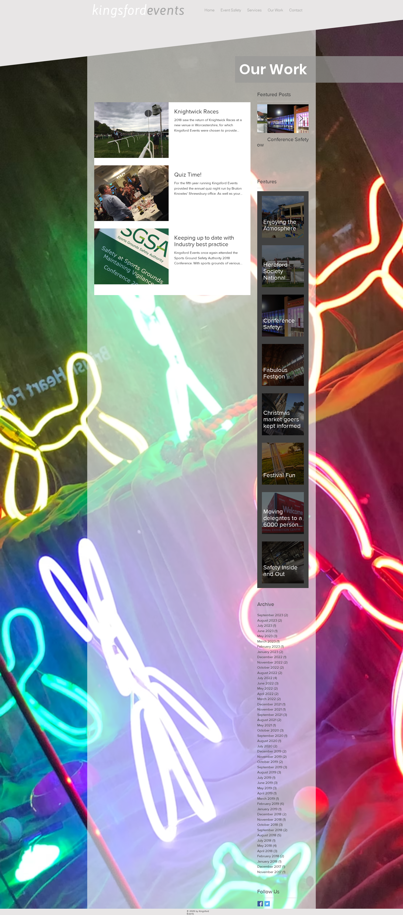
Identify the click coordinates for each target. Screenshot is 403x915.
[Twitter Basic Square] (267, 903)
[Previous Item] (265, 118)
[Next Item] (301, 118)
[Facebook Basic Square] (260, 903)
